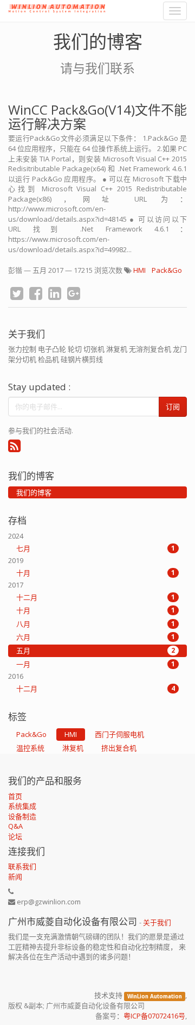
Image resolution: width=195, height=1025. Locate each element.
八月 (95, 624)
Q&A (15, 826)
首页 (15, 796)
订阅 (173, 406)
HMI (139, 270)
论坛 (15, 836)
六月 (95, 637)
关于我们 (157, 922)
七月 (95, 548)
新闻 (15, 877)
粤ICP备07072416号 (154, 1016)
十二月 (95, 597)
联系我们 (22, 866)
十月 (95, 573)
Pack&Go (167, 270)
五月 (95, 650)
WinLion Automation (154, 995)
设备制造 (22, 816)
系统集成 (22, 806)
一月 (95, 664)
